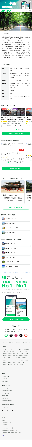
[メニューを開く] (30, 10)
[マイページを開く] (26, 10)
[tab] (5, 343)
